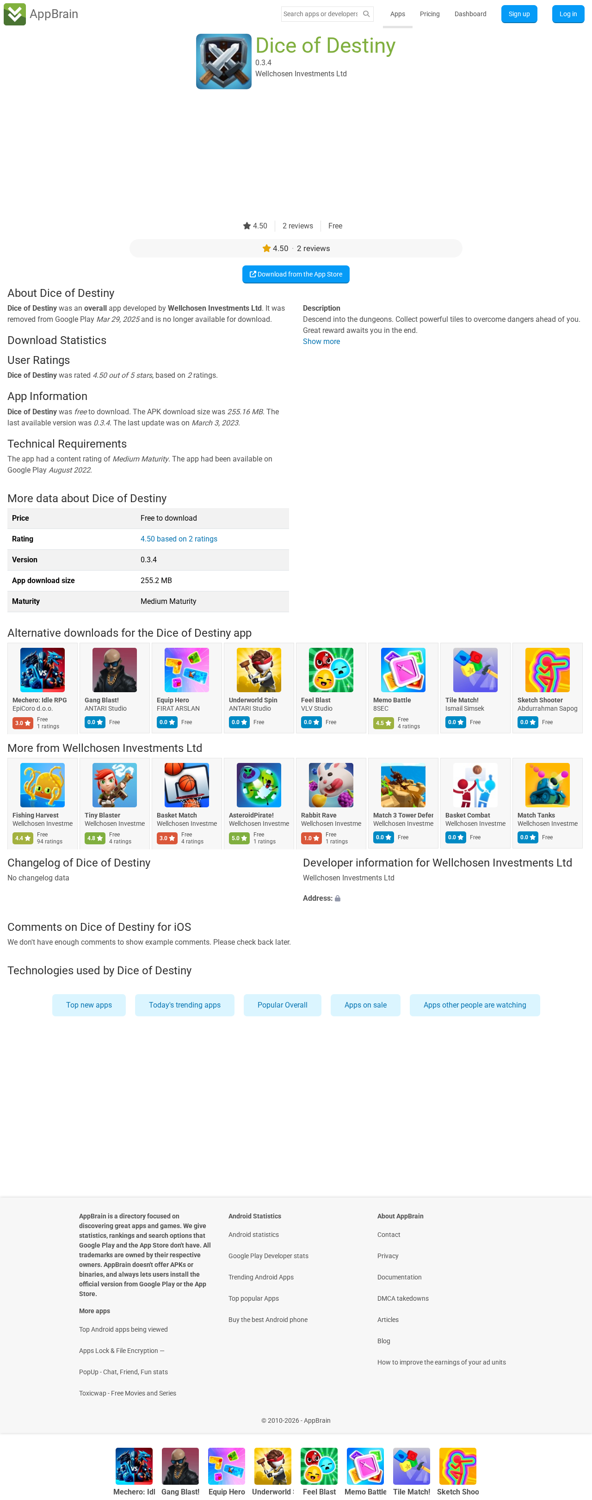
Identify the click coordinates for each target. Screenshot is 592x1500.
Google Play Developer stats (268, 1256)
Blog (383, 1341)
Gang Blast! (102, 700)
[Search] (366, 14)
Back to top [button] (568, 1415)
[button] (444, 898)
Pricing (430, 14)
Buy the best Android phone (268, 1319)
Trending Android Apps (261, 1277)
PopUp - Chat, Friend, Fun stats (123, 1372)
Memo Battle (392, 700)
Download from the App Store (299, 274)
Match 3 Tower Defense (403, 815)
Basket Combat (467, 815)
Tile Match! (462, 700)
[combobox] (320, 14)
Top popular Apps (253, 1298)
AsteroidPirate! (251, 815)
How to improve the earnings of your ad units (441, 1362)
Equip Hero (173, 700)
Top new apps (89, 1005)
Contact (389, 1234)
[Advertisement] (284, 156)
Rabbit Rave (319, 815)
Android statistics (253, 1234)
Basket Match (177, 815)
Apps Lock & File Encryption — (122, 1350)
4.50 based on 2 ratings (179, 539)
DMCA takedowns (403, 1298)
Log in (568, 14)
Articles (388, 1319)
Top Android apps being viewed (123, 1329)
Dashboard (471, 14)
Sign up (519, 14)
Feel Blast (316, 700)
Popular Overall (283, 1005)
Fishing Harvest (35, 815)
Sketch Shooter (540, 700)
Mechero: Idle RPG (39, 700)
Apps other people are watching (475, 1005)
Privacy (388, 1256)
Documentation (399, 1277)
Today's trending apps (185, 1005)
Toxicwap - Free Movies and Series (127, 1393)
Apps (397, 14)
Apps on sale (366, 1005)
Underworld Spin (253, 700)
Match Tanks (536, 815)
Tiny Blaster (102, 815)
